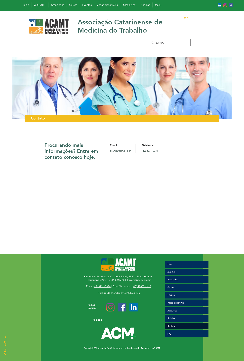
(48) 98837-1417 (142, 286)
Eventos (171, 295)
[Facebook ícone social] (231, 5)
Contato (171, 326)
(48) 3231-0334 (150, 150)
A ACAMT (171, 271)
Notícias (171, 318)
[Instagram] (225, 5)
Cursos (170, 287)
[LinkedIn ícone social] (219, 5)
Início (169, 264)
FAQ (169, 333)
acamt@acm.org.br (120, 150)
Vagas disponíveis (175, 302)
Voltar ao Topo (5, 345)
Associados (172, 279)
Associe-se (172, 310)
